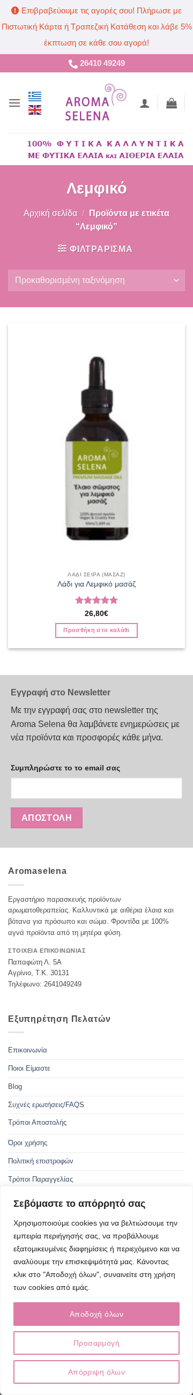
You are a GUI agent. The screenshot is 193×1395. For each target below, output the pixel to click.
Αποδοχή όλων (96, 1314)
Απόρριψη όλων (96, 1372)
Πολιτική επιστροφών (40, 1161)
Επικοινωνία (27, 1050)
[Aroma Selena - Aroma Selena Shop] (95, 102)
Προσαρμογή (96, 1343)
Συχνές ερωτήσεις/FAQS (46, 1105)
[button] (14, 103)
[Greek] (35, 95)
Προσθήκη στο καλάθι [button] (96, 630)
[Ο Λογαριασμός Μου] (144, 103)
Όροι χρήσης (27, 1143)
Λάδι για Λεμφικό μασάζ (96, 584)
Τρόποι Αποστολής (37, 1122)
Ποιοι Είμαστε (29, 1068)
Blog (15, 1086)
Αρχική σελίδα (50, 213)
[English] (35, 109)
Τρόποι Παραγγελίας (40, 1179)
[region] (96, 1290)
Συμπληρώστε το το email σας (65, 767)
